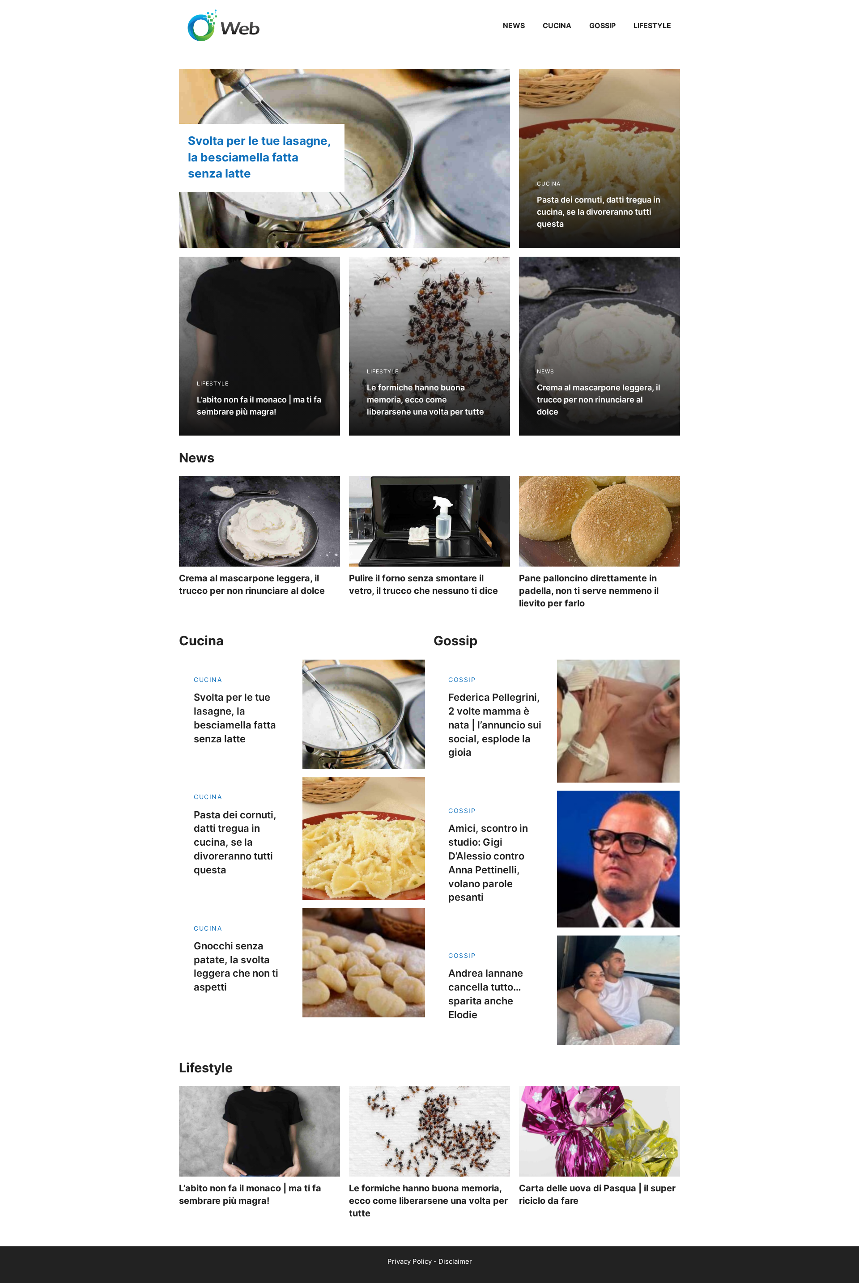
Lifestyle (652, 25)
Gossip (602, 25)
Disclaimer (455, 1261)
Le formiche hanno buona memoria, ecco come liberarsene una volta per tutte (428, 1201)
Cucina (557, 25)
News (514, 25)
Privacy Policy (409, 1261)
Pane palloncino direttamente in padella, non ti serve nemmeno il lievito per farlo (589, 591)
